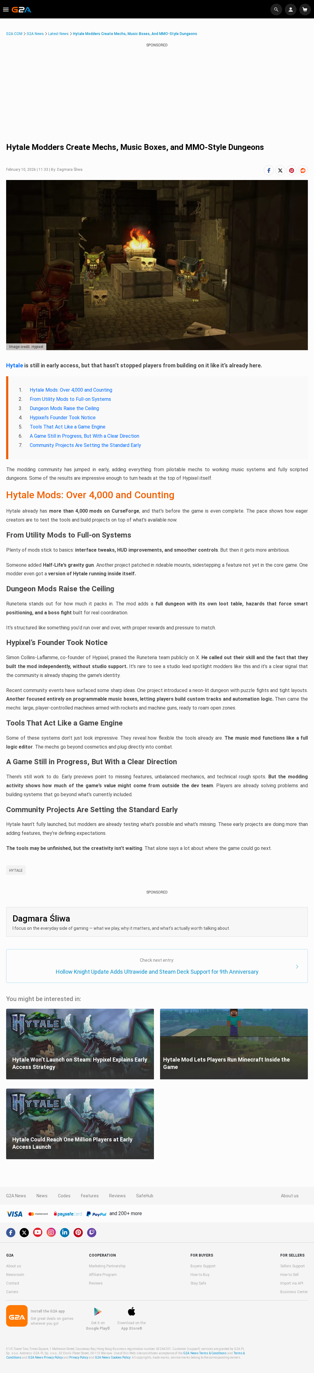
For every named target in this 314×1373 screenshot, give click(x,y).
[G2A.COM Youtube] (37, 1232)
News (42, 1195)
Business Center (294, 1292)
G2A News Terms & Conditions (205, 1353)
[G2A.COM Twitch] (91, 1232)
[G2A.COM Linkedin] (64, 1232)
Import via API (291, 1283)
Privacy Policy (78, 1357)
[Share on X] (280, 170)
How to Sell (289, 1275)
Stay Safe (198, 1283)
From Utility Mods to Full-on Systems (70, 399)
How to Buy (199, 1275)
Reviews (117, 1195)
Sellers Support (292, 1266)
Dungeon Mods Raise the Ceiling (64, 408)
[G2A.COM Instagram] (51, 1232)
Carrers (12, 1292)
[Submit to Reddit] (303, 170)
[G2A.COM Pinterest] (78, 1232)
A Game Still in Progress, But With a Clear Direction (84, 436)
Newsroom (15, 1275)
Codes (64, 1195)
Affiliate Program (103, 1275)
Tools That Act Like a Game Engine (67, 427)
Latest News (58, 34)
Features (90, 1195)
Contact (12, 1283)
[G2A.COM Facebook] (10, 1232)
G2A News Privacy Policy (45, 1357)
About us (290, 1195)
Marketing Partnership (107, 1266)
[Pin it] (291, 170)
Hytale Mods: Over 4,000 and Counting (71, 390)
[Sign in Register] (291, 9)
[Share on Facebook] (269, 170)
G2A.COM (14, 34)
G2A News (35, 34)
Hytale (14, 365)
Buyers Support (203, 1266)
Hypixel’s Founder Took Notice (63, 418)
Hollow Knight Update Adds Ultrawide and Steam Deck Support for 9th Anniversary (157, 971)
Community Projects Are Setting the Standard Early (85, 445)
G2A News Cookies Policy (112, 1357)
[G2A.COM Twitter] (24, 1232)
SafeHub (144, 1195)
